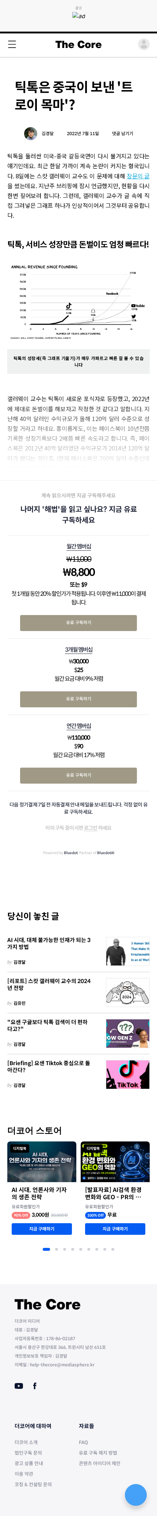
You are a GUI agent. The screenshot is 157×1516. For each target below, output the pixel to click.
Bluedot (71, 852)
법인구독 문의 (28, 1453)
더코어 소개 (26, 1442)
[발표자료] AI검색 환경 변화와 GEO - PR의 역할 (113, 1193)
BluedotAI (105, 852)
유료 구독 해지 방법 (98, 1453)
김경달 (48, 133)
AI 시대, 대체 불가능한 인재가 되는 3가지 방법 (49, 943)
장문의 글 (138, 175)
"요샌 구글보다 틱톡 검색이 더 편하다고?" (47, 1025)
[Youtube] (19, 1386)
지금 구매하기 (41, 1229)
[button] (46, 1249)
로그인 (90, 828)
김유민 (20, 1003)
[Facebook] (35, 1386)
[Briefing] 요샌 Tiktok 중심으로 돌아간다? (48, 1067)
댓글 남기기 (122, 133)
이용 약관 (24, 1474)
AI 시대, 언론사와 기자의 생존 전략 (39, 1193)
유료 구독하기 (78, 622)
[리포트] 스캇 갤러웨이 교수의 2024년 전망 (49, 984)
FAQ (83, 1442)
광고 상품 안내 (29, 1463)
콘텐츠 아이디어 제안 (99, 1463)
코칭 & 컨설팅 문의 (33, 1484)
